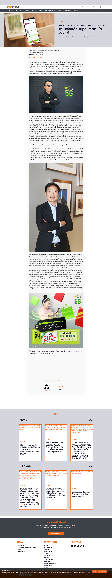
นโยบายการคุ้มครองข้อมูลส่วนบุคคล (26, 547)
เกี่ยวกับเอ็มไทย (21, 551)
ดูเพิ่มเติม (90, 420)
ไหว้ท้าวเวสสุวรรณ (48, 559)
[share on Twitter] (37, 57)
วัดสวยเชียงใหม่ (48, 547)
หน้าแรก (11, 10)
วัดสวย (59, 10)
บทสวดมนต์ (68, 10)
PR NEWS (61, 21)
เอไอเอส (63, 381)
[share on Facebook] (34, 57)
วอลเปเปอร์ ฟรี (48, 565)
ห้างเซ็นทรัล (49, 381)
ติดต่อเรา (19, 549)
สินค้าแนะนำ (85, 7)
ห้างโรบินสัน (56, 381)
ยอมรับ (95, 571)
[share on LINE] (41, 57)
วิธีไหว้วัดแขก (47, 561)
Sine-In (61, 389)
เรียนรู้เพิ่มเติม (102, 571)
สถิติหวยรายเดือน (48, 551)
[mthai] (13, 7)
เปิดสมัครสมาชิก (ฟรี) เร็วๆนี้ (56, 533)
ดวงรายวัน (47, 553)
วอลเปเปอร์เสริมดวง (50, 10)
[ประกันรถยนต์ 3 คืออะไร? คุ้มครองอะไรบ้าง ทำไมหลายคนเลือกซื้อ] (82, 479)
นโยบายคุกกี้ (20, 546)
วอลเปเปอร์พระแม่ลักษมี (50, 563)
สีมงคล (46, 567)
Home (30, 51)
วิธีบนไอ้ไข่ (46, 557)
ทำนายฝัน (18, 10)
